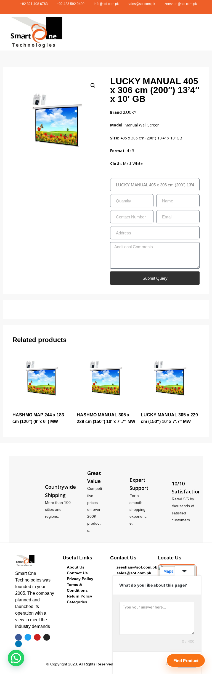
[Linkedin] (121, 9)
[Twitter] (98, 9)
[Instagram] (113, 9)
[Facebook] (91, 9)
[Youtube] (106, 9)
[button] (145, 32)
